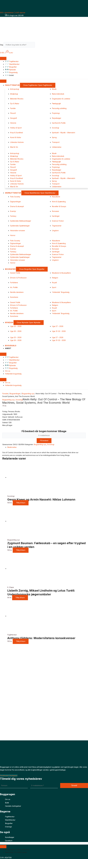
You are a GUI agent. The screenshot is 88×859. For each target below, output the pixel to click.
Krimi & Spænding (59, 202)
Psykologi (56, 113)
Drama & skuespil (17, 206)
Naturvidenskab (58, 94)
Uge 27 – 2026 (57, 326)
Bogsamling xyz (28, 394)
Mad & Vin (14, 147)
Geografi (13, 118)
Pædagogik (56, 104)
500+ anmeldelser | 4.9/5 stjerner (12, 13)
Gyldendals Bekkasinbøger (20, 221)
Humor (12, 235)
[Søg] (38, 45)
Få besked (44, 441)
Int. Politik (14, 287)
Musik (54, 89)
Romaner (55, 211)
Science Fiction (58, 221)
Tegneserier (56, 226)
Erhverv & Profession (18, 278)
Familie (13, 108)
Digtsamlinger (15, 202)
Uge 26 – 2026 (15, 331)
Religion (55, 278)
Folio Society (15, 197)
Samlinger (56, 216)
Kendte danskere (16, 292)
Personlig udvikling (59, 108)
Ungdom (55, 231)
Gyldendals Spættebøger (20, 226)
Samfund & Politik (59, 123)
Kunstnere (14, 297)
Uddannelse (56, 147)
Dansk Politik (15, 273)
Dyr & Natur (14, 104)
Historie (13, 123)
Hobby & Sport (16, 128)
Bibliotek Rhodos (16, 99)
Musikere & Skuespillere (61, 273)
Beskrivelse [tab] (11, 447)
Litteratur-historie (17, 142)
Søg (1, 45)
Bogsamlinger (15, 394)
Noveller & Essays (59, 206)
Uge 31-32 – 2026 (59, 331)
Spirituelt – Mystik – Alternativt (63, 133)
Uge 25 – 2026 (15, 326)
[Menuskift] (3, 58)
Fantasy (13, 216)
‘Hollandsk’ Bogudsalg (60, 292)
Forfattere (14, 283)
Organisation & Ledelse (61, 99)
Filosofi (13, 113)
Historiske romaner (17, 231)
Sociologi (55, 128)
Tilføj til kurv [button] (20, 503)
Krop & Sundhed (16, 133)
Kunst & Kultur (15, 137)
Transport (55, 142)
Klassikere (56, 197)
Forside (5, 394)
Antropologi (14, 89)
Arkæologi (14, 94)
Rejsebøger (56, 118)
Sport (54, 287)
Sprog (54, 137)
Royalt (54, 283)
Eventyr (13, 211)
